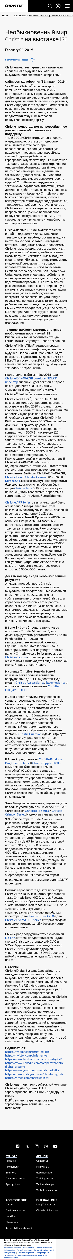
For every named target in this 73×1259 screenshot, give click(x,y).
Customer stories (15, 1210)
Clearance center (15, 1178)
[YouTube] (55, 1146)
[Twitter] (27, 1146)
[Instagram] (46, 1146)
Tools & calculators (46, 1190)
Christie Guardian (29, 734)
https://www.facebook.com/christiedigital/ (33, 1059)
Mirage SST (12, 481)
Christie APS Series (18, 502)
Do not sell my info (41, 1250)
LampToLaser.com (46, 1204)
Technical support (46, 1184)
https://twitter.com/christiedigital (27, 1051)
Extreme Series (55, 682)
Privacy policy (9, 1250)
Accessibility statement (19, 1228)
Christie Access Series (29, 682)
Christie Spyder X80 (45, 763)
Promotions (12, 1166)
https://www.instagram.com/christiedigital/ (34, 1074)
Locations (11, 1216)
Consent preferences (44, 1247)
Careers (10, 1204)
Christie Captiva (16, 657)
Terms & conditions (24, 1250)
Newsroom (12, 1222)
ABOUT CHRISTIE (16, 1200)
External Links (46, 1200)
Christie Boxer (14, 477)
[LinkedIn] (37, 1146)
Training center (44, 1178)
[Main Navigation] (67, 6)
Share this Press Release (16, 59)
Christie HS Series (37, 810)
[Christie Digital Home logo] (14, 6)
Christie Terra (23, 488)
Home (5, 15)
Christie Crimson (36, 477)
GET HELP (42, 1156)
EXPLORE (11, 1156)
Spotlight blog (13, 1184)
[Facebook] (18, 1146)
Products (11, 1160)
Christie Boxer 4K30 (40, 916)
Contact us (42, 1160)
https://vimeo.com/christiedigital (27, 1078)
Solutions (11, 1172)
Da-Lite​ (10, 938)
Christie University (47, 1210)
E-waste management (26, 1253)
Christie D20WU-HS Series (23, 920)
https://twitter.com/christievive (26, 1055)
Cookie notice (28, 1247)
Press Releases (20, 15)
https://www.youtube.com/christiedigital (32, 1070)
